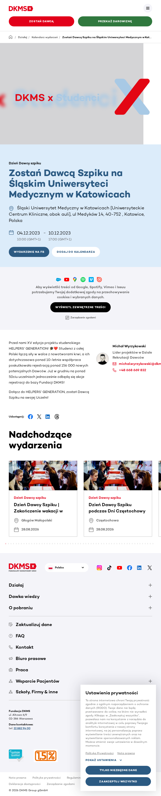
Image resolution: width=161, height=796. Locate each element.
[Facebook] (129, 567)
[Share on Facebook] (30, 416)
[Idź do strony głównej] (21, 8)
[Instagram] (99, 567)
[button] (147, 8)
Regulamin (74, 777)
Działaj (22, 37)
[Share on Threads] (56, 416)
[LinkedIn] (139, 567)
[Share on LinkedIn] (48, 416)
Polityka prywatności (46, 777)
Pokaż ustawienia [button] (101, 760)
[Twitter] (149, 567)
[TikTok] (109, 567)
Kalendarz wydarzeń (45, 37)
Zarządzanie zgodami (83, 317)
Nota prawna (17, 777)
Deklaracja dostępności (24, 784)
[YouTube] (119, 567)
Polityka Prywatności (100, 753)
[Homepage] (11, 37)
